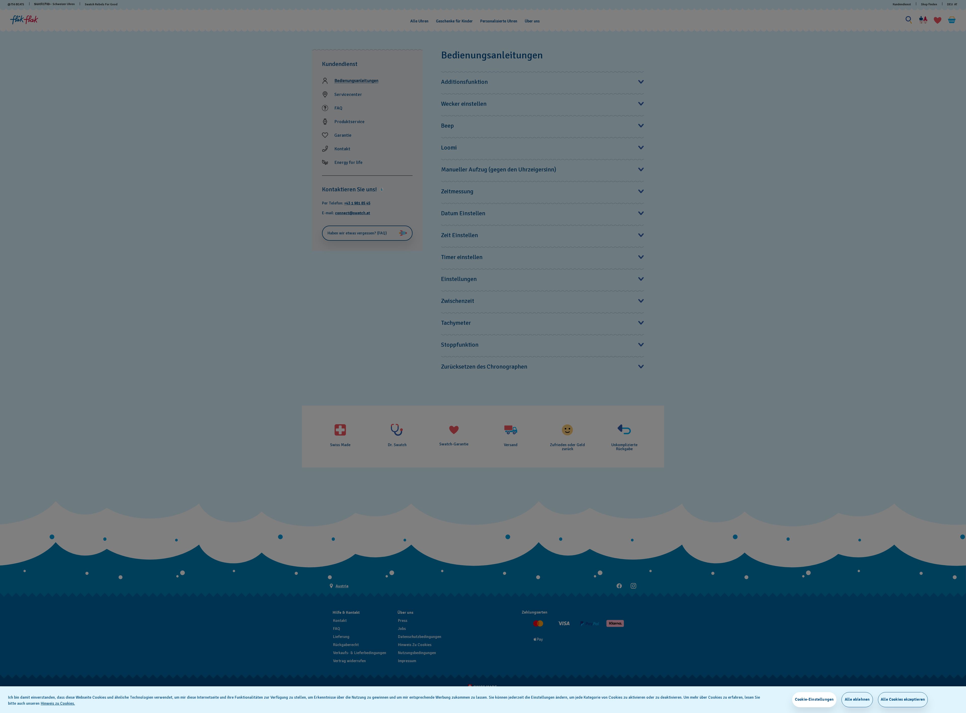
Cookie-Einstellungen (814, 699)
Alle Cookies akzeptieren (903, 699)
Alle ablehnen (857, 699)
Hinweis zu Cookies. (58, 703)
